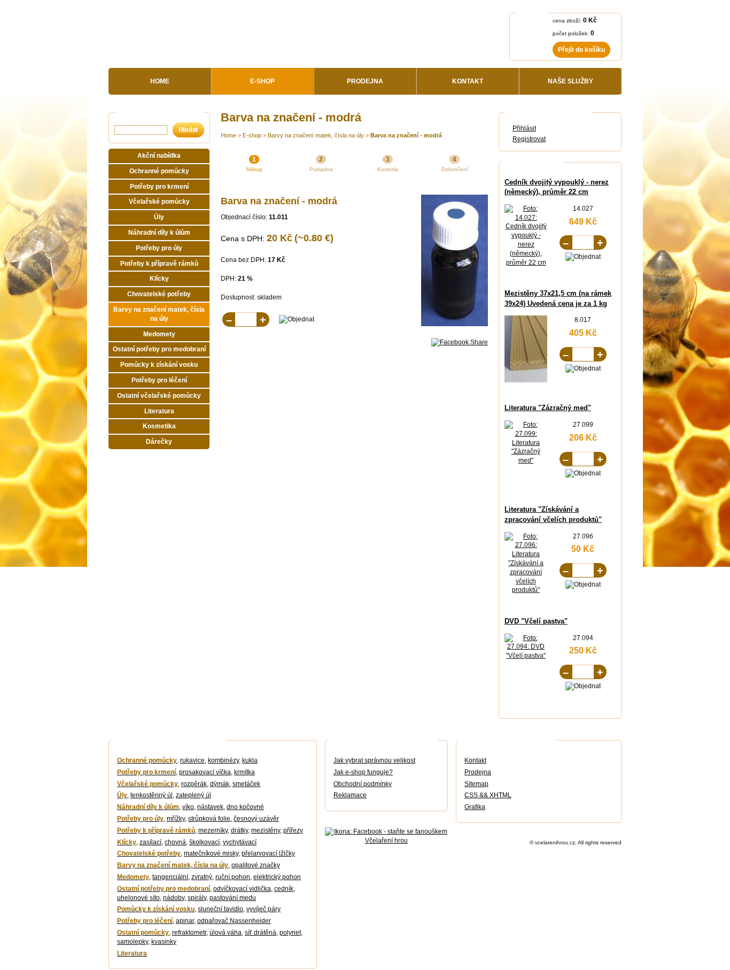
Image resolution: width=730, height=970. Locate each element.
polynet (290, 932)
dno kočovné (245, 807)
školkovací (204, 842)
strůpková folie (209, 818)
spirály (197, 898)
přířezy (293, 830)
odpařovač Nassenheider (234, 921)
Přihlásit (524, 128)
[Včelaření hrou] (208, 38)
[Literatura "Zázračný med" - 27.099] (525, 460)
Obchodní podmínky (362, 784)
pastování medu (232, 898)
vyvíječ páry (263, 909)
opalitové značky (255, 865)
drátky (239, 830)
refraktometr (189, 932)
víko (188, 807)
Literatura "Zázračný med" (547, 408)
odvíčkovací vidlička (242, 888)
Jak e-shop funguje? (363, 772)
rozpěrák (194, 784)
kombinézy (223, 760)
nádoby (173, 898)
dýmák (219, 784)
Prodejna (477, 772)
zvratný (201, 877)
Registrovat (529, 139)
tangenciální (170, 877)
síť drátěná (260, 932)
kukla (250, 760)
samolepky (132, 941)
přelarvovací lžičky (268, 853)
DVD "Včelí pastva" (536, 621)
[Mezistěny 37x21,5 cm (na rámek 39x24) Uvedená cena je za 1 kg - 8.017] (537, 380)
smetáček (246, 784)
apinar (185, 921)
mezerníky (213, 830)
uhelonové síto (138, 898)
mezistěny (265, 830)
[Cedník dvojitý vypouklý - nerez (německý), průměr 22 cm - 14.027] (525, 262)
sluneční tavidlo (220, 909)
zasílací (150, 842)
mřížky (176, 818)
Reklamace (350, 795)
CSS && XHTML (487, 795)
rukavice (192, 760)
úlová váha (225, 932)
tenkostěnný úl (151, 795)
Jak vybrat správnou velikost (374, 760)
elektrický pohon (277, 877)
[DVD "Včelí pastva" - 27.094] (525, 655)
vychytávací (240, 842)
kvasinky (163, 941)
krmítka (244, 772)
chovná (175, 842)
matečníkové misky (211, 853)
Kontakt (475, 760)
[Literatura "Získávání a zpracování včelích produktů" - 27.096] (525, 590)
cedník (283, 888)
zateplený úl (193, 795)
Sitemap (476, 784)
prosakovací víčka (205, 772)
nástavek (210, 807)
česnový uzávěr (256, 818)
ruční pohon (232, 877)
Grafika (474, 807)
